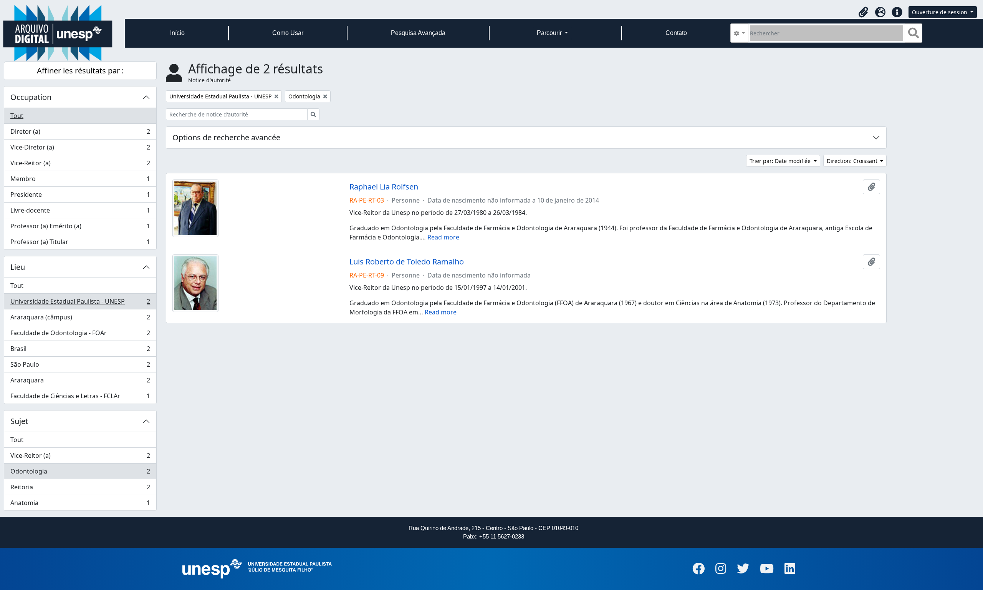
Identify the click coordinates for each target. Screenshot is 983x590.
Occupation (30, 97)
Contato (676, 33)
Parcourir (550, 33)
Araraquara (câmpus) (80, 319)
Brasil (80, 350)
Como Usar (287, 33)
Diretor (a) (80, 133)
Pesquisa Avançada (418, 33)
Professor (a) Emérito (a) (80, 228)
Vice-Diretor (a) (80, 149)
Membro (80, 181)
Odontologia (80, 473)
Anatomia (80, 504)
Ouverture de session (940, 12)
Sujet (19, 421)
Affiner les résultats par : (80, 70)
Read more (443, 237)
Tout (16, 115)
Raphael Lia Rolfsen (383, 186)
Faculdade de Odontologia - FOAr (80, 335)
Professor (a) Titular (80, 243)
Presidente (80, 196)
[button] (863, 12)
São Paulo (80, 366)
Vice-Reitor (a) (80, 165)
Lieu (17, 267)
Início (177, 33)
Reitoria (80, 489)
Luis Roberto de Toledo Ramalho (406, 261)
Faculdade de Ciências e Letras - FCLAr (80, 398)
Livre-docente (80, 212)
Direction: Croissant (853, 161)
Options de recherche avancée (226, 137)
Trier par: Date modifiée (781, 161)
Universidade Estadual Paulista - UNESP (80, 303)
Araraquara (80, 382)
